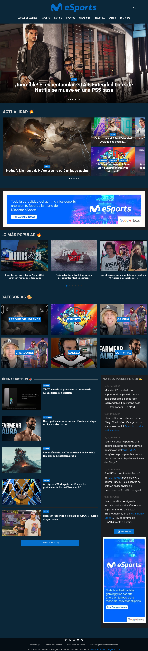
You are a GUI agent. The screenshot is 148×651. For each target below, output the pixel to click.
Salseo (112, 18)
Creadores (84, 18)
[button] (5, 63)
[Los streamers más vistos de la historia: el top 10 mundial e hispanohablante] (123, 255)
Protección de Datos (75, 644)
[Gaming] (123, 319)
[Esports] (74, 319)
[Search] (134, 8)
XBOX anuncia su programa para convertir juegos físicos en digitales (67, 391)
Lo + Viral (125, 18)
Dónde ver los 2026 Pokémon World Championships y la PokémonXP (113, 168)
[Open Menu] (138, 7)
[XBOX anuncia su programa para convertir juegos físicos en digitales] (21, 397)
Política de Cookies (53, 644)
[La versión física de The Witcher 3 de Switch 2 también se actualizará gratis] (21, 460)
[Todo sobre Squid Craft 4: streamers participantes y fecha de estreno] (74, 255)
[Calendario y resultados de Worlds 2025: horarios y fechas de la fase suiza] (24, 255)
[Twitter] (70, 639)
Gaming (58, 18)
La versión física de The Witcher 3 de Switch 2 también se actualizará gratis (69, 454)
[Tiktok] (66, 639)
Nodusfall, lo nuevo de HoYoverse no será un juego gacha (47, 170)
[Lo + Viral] (123, 353)
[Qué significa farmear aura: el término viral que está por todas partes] (21, 428)
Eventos (70, 18)
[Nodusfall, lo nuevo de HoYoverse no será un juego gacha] (47, 146)
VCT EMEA (128, 450)
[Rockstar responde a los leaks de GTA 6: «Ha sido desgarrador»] (21, 523)
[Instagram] (74, 639)
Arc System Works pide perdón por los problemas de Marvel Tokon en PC (64, 485)
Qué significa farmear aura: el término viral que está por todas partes (69, 422)
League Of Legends (27, 18)
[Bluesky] (82, 639)
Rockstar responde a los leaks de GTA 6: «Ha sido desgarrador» (70, 517)
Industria (100, 18)
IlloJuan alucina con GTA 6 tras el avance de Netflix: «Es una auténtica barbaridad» (74, 88)
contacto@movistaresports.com (103, 644)
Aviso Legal (35, 644)
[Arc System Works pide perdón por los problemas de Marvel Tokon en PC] (21, 492)
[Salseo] (74, 353)
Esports (45, 18)
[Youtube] (78, 639)
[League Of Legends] (24, 319)
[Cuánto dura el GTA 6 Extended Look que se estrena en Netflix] (113, 131)
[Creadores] (24, 353)
